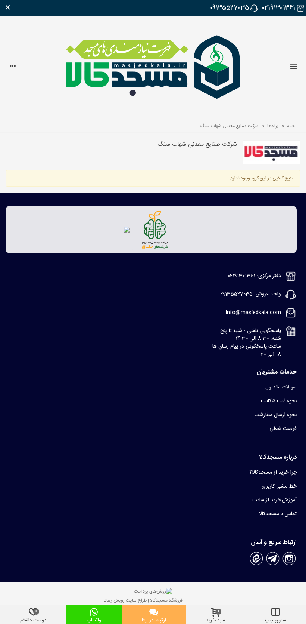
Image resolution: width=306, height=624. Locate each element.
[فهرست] (293, 67)
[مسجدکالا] (153, 67)
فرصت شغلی (283, 428)
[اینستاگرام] (289, 558)
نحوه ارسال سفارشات (275, 415)
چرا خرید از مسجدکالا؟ (273, 472)
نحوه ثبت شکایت (279, 401)
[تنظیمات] (13, 67)
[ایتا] (256, 558)
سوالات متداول (281, 387)
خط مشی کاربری (279, 486)
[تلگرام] (272, 558)
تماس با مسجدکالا (278, 514)
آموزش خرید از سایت (274, 500)
